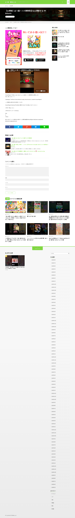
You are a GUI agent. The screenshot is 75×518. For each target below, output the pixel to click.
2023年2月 (54, 387)
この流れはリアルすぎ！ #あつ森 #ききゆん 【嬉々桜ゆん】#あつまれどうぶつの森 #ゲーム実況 (64, 50)
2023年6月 (54, 375)
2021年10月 (54, 435)
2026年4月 (54, 272)
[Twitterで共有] (18, 126)
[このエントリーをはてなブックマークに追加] (35, 126)
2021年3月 (54, 457)
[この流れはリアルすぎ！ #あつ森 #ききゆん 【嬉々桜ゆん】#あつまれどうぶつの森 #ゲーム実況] (54, 51)
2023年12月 (54, 356)
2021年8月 (54, 441)
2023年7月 (54, 372)
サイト (6, 187)
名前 (6, 177)
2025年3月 (54, 311)
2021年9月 (54, 438)
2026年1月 (54, 281)
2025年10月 (54, 290)
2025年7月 (54, 299)
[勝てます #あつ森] (54, 38)
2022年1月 (54, 426)
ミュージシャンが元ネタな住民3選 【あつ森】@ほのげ (37, 239)
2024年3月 (54, 347)
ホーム (6, 5)
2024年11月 (54, 323)
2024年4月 (54, 344)
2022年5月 (54, 414)
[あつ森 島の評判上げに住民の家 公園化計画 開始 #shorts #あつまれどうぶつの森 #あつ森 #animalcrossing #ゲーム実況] (54, 45)
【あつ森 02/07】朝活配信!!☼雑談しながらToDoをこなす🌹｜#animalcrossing (28, 151)
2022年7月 (54, 408)
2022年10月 (54, 399)
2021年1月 (54, 463)
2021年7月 (54, 444)
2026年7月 (54, 262)
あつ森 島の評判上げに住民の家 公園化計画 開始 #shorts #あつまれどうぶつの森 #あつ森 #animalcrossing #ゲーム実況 (59, 218)
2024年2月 (54, 350)
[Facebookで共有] (9, 126)
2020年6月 (54, 484)
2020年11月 (54, 469)
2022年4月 (54, 417)
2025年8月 (54, 296)
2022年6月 (54, 411)
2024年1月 (54, 353)
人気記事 (11, 5)
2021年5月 (54, 450)
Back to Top (37, 248)
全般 (12, 16)
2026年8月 (54, 259)
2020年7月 (54, 481)
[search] (69, 253)
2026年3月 (54, 275)
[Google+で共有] (27, 126)
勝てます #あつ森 (61, 36)
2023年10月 (54, 363)
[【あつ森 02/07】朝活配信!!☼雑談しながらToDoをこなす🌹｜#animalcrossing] (8, 153)
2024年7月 (54, 335)
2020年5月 (54, 487)
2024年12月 (54, 320)
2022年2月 (54, 423)
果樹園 (53, 508)
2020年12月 (54, 466)
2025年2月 (54, 314)
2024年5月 (54, 341)
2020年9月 (54, 475)
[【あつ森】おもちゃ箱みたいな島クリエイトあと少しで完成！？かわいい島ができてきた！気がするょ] (54, 32)
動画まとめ (14, 515)
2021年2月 (54, 460)
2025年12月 (54, 284)
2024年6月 (54, 338)
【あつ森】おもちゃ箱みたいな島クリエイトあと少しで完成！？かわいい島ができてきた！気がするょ (15, 218)
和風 (52, 505)
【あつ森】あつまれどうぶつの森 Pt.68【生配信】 (21, 138)
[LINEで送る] (44, 126)
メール (6, 182)
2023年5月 (54, 378)
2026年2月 (54, 278)
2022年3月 (54, 420)
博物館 (53, 502)
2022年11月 (54, 396)
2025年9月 (54, 293)
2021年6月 (54, 447)
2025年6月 (54, 302)
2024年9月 (54, 329)
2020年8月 (54, 478)
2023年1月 (54, 390)
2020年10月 (54, 472)
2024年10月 (54, 326)
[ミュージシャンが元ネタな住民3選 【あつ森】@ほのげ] (54, 58)
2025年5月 (54, 305)
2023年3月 (54, 384)
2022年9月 (54, 402)
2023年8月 (54, 369)
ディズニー (54, 493)
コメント (7, 166)
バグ (52, 496)
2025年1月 (54, 317)
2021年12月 (54, 429)
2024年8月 (54, 332)
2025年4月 (54, 308)
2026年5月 (54, 269)
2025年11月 (54, 287)
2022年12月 (54, 393)
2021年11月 (54, 432)
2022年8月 (54, 405)
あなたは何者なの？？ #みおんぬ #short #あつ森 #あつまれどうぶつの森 (59, 239)
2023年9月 (54, 366)
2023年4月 (54, 381)
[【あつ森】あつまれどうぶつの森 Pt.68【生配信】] (8, 140)
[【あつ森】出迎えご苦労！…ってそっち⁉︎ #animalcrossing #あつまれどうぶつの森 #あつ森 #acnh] (8, 146)
